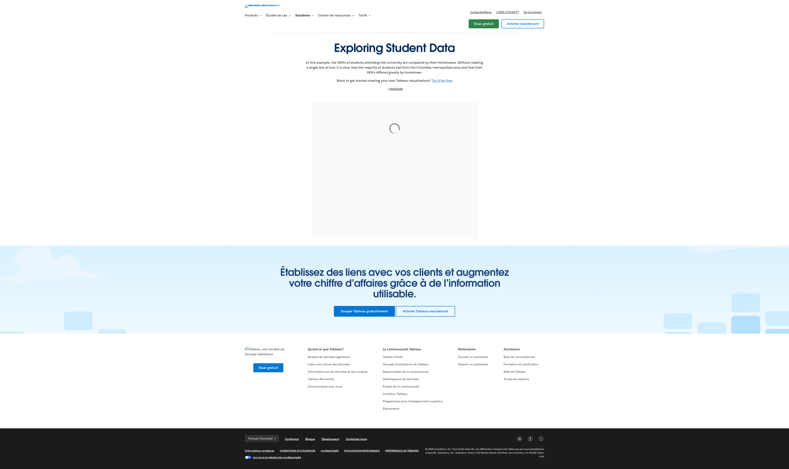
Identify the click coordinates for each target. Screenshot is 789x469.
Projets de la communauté (401, 386)
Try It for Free (442, 80)
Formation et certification (521, 364)
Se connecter (533, 12)
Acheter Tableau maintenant (425, 311)
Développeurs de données (401, 379)
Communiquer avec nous (325, 386)
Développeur (330, 439)
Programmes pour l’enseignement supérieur (413, 401)
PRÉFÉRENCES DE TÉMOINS (402, 450)
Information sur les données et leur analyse (338, 372)
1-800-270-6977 (507, 12)
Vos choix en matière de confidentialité (277, 457)
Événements (391, 408)
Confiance (292, 439)
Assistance (512, 349)
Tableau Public (393, 357)
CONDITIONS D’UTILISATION (297, 450)
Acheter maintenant (523, 24)
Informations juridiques (260, 450)
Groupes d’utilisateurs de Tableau (406, 364)
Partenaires (467, 349)
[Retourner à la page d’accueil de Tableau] (262, 4)
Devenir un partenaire (473, 364)
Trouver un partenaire (473, 357)
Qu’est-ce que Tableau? (326, 349)
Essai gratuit (484, 24)
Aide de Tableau (515, 372)
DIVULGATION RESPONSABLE (362, 450)
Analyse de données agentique (329, 357)
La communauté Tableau (402, 349)
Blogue (310, 439)
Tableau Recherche (321, 379)
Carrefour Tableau (395, 394)
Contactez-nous (480, 12)
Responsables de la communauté (406, 372)
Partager (396, 89)
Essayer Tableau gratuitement (364, 311)
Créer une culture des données (329, 364)
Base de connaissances (519, 357)
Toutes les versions (516, 379)
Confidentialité (330, 450)
